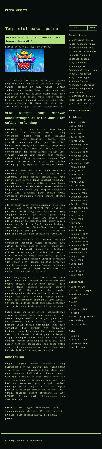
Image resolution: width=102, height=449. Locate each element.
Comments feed (79, 343)
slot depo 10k (55, 90)
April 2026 (77, 137)
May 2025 (76, 178)
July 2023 (77, 260)
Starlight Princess (17, 377)
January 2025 (79, 193)
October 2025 (79, 159)
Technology (77, 320)
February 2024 (79, 234)
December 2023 (79, 241)
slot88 (75, 313)
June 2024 (77, 219)
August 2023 (78, 256)
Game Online (78, 287)
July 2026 (77, 126)
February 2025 (79, 189)
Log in (75, 336)
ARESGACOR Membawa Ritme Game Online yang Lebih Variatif (82, 100)
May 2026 (76, 133)
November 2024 (79, 200)
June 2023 (77, 264)
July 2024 (77, 215)
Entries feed (79, 340)
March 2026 (77, 141)
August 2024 (78, 212)
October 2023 (79, 249)
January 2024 (79, 238)
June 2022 (77, 275)
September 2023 (80, 253)
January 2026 (79, 148)
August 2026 (78, 122)
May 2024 (76, 223)
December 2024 (79, 197)
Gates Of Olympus (81, 291)
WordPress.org (79, 347)
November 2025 (79, 156)
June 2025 (77, 174)
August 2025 (78, 167)
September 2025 (80, 163)
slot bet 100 (79, 309)
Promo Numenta (16, 10)
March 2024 (77, 230)
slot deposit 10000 (29, 415)
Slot (21, 407)
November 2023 (79, 245)
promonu (45, 47)
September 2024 (80, 208)
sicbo (74, 302)
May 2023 (76, 268)
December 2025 (79, 152)
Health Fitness (80, 294)
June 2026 (77, 130)
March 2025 (77, 186)
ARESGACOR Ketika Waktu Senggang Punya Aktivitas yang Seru (82, 44)
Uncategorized (79, 324)
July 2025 (77, 171)
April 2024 (77, 227)
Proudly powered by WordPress (23, 441)
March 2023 (77, 271)
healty (75, 298)
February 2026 (79, 145)
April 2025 (77, 182)
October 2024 (79, 204)
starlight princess (83, 317)
